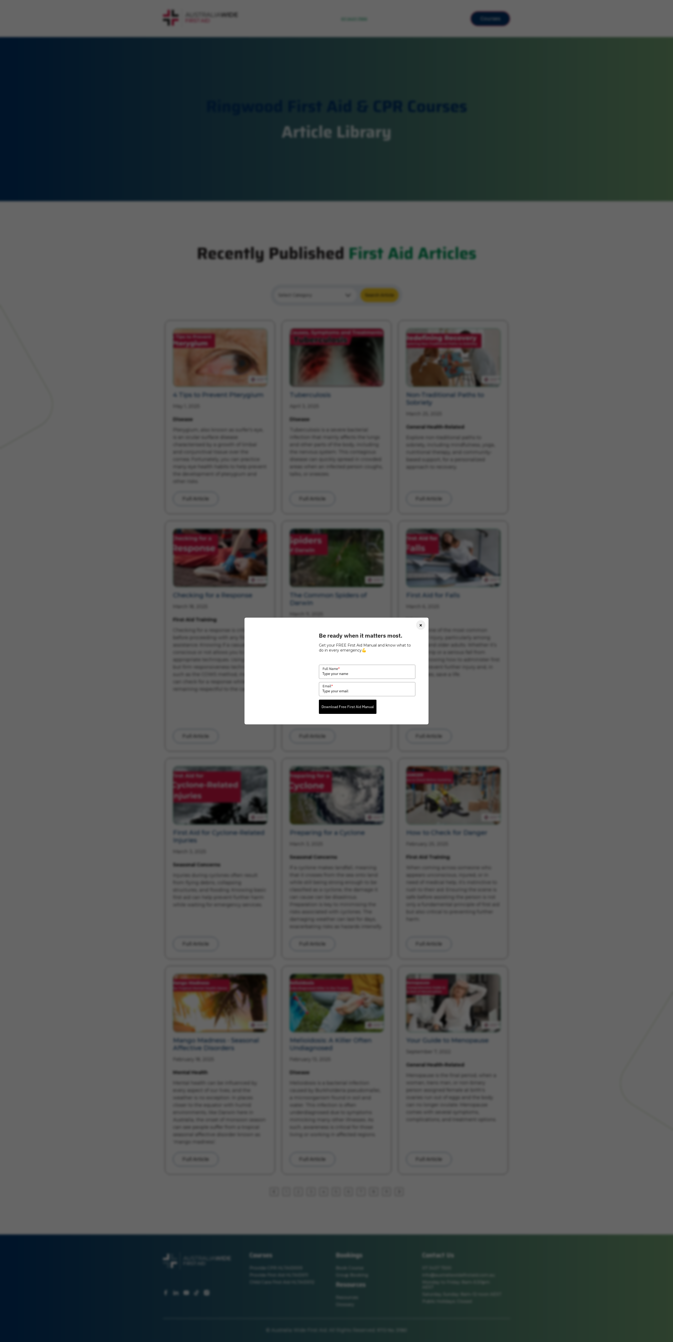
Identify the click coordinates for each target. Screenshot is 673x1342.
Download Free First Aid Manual (348, 706)
